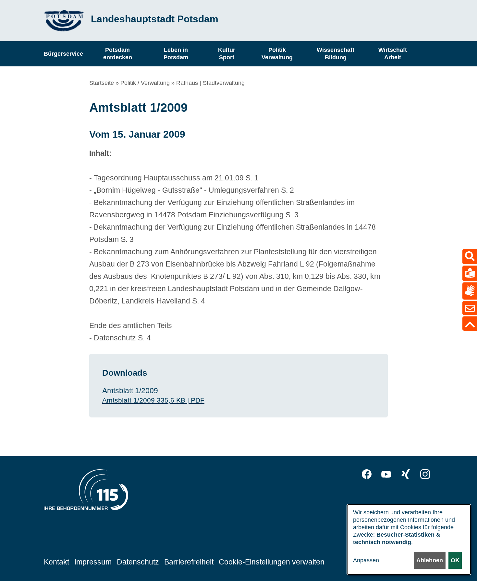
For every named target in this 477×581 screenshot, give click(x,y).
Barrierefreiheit (189, 562)
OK (455, 560)
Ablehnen (429, 560)
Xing (405, 474)
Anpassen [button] (366, 560)
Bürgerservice (63, 53)
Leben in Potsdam (176, 54)
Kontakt (56, 562)
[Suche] (469, 256)
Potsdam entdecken (117, 54)
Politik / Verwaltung (145, 83)
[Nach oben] (469, 323)
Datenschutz (138, 562)
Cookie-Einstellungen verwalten (271, 562)
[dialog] (409, 540)
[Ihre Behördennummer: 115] (86, 491)
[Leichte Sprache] (469, 273)
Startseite (101, 83)
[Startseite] (64, 20)
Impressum (93, 562)
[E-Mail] (469, 308)
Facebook (367, 474)
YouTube (386, 474)
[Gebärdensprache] (469, 291)
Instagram (425, 474)
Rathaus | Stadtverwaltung (210, 83)
